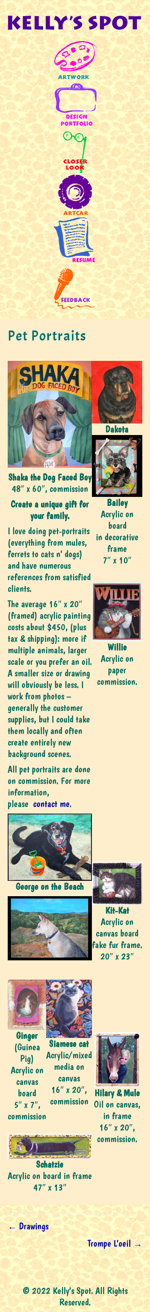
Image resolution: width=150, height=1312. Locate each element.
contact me (51, 803)
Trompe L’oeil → (115, 1243)
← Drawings (28, 1226)
